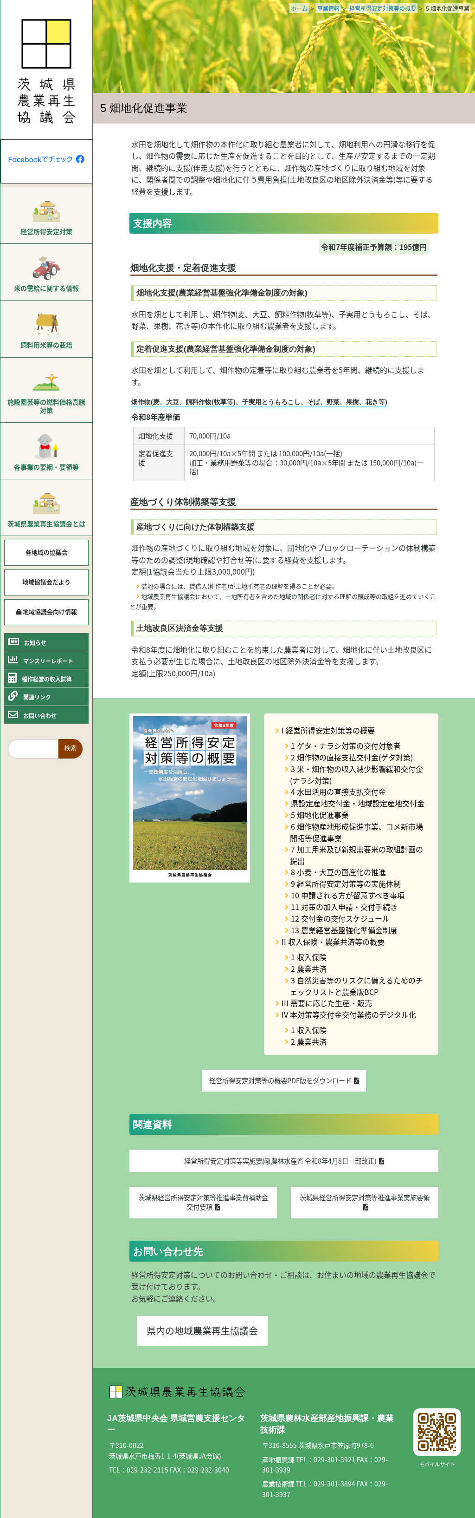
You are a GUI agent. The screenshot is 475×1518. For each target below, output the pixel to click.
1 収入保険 (309, 956)
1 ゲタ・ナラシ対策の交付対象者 (346, 745)
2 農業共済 (309, 968)
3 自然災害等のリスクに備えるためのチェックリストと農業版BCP (356, 986)
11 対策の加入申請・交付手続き (344, 906)
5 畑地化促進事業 (320, 814)
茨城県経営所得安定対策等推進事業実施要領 (365, 1197)
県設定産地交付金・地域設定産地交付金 (357, 803)
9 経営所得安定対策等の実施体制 (346, 883)
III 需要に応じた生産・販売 (327, 1002)
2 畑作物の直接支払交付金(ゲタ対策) (352, 757)
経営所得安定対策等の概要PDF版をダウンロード (280, 1080)
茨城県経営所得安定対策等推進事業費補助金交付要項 (203, 1201)
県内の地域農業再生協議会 (202, 1330)
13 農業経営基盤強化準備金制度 (344, 930)
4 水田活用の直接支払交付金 (338, 791)
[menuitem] (46, 215)
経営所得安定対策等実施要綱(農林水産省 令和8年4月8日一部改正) (280, 1160)
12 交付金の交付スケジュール (340, 918)
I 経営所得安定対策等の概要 (328, 730)
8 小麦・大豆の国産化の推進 (338, 871)
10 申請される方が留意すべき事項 (347, 895)
